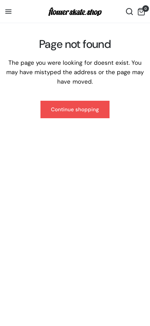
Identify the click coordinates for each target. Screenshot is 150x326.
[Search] (129, 11)
